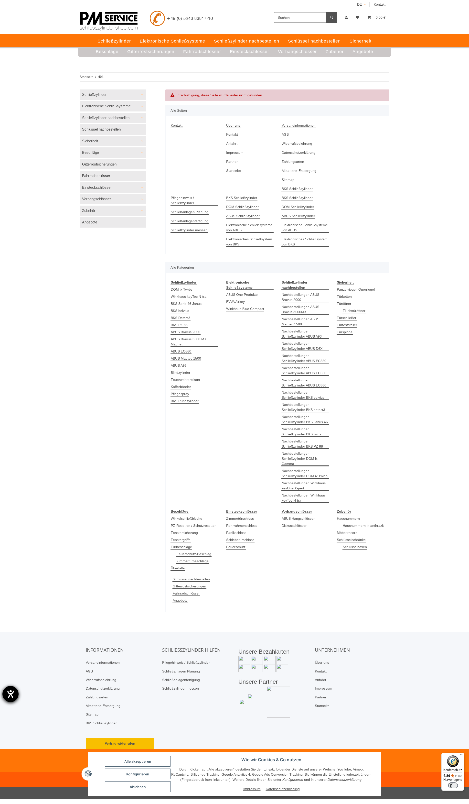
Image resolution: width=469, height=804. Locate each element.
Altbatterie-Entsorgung (299, 171)
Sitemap (288, 180)
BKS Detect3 (180, 318)
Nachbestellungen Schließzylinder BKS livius (301, 431)
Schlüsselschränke (351, 540)
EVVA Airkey (235, 302)
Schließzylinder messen (189, 230)
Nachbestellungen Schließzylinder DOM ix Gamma (300, 459)
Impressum (235, 152)
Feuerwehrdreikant (185, 380)
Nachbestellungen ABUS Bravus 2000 (300, 297)
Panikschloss (236, 533)
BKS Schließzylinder (297, 189)
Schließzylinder (94, 94)
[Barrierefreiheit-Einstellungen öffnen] (10, 694)
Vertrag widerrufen (120, 743)
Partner (232, 162)
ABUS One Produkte (242, 295)
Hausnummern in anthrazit (363, 526)
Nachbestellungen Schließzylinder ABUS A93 (302, 333)
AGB (285, 134)
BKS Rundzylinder (185, 401)
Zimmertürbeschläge (193, 561)
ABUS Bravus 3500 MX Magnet (188, 341)
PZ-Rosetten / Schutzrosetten (193, 526)
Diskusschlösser (294, 526)
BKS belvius (180, 311)
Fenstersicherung (184, 533)
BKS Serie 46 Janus (186, 304)
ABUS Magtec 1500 (186, 358)
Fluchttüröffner (354, 311)
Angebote (180, 600)
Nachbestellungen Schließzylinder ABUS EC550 (304, 358)
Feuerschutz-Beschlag (194, 554)
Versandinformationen (299, 125)
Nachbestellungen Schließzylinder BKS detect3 (303, 407)
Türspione (344, 332)
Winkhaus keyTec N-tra (188, 296)
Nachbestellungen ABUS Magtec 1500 (300, 321)
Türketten (344, 296)
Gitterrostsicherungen (189, 586)
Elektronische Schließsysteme (106, 106)
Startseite (233, 171)
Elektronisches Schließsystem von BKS (249, 241)
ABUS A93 (179, 365)
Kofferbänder (181, 387)
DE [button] (359, 4)
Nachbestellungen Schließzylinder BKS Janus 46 (305, 419)
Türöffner (344, 304)
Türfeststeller (347, 325)
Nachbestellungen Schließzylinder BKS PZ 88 (302, 443)
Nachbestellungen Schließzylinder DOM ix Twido (305, 473)
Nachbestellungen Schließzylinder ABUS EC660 (304, 370)
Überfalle (178, 568)
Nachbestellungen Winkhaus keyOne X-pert (304, 485)
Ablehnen (138, 787)
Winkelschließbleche (186, 518)
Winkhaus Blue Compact (245, 309)
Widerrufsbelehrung (297, 143)
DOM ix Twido (181, 289)
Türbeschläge (181, 547)
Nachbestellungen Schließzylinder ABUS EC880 (304, 382)
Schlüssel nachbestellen (191, 579)
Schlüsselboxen (355, 547)
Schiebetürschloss (240, 540)
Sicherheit (90, 141)
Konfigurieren (137, 774)
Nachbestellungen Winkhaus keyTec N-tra (304, 497)
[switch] (453, 785)
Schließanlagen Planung (189, 212)
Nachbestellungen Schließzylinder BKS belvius (303, 394)
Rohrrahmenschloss (241, 526)
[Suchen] (331, 17)
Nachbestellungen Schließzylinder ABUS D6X (302, 346)
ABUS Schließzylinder (243, 216)
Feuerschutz (235, 547)
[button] (346, 17)
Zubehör (88, 211)
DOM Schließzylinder (242, 207)
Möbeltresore (347, 533)
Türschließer (346, 318)
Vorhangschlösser (96, 199)
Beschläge (90, 152)
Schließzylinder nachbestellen (105, 118)
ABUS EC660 (181, 351)
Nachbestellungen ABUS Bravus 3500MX (300, 309)
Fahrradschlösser (186, 593)
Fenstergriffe (181, 540)
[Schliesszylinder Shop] (109, 21)
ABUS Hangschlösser (298, 518)
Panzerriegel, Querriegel (356, 289)
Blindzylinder (180, 372)
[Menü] (461, 756)
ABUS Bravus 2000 (185, 332)
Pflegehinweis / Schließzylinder (182, 200)
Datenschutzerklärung (299, 152)
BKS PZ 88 (179, 325)
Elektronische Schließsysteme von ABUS (249, 227)
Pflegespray (180, 394)
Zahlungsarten (293, 162)
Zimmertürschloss (240, 518)
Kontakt (379, 4)
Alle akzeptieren (137, 761)
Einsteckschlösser (97, 187)
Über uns (233, 125)
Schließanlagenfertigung (189, 221)
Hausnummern (348, 518)
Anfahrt (231, 143)
